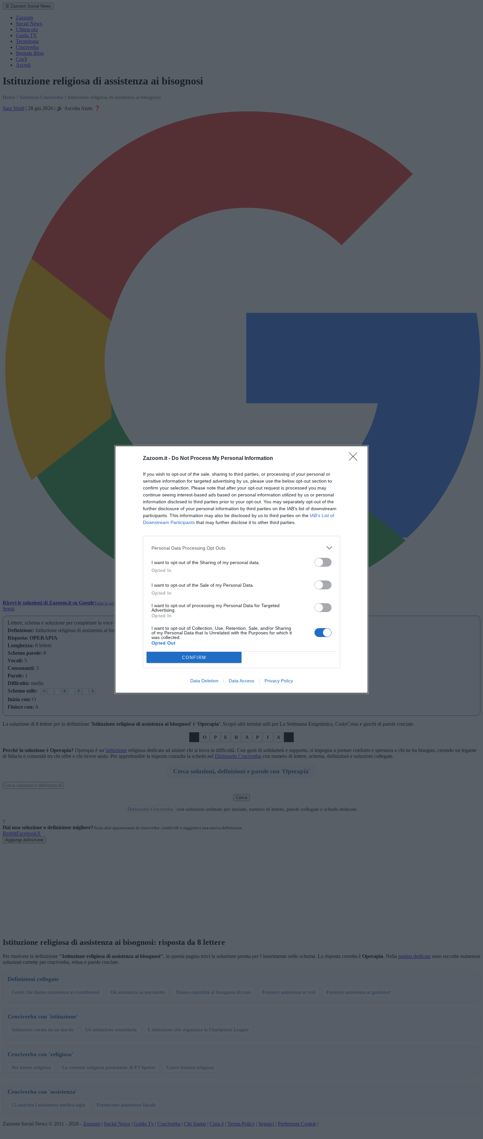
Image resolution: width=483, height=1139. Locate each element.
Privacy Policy (278, 680)
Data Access (241, 680)
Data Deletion (204, 680)
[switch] (323, 562)
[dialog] (241, 569)
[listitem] (241, 547)
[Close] (355, 458)
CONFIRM (194, 657)
